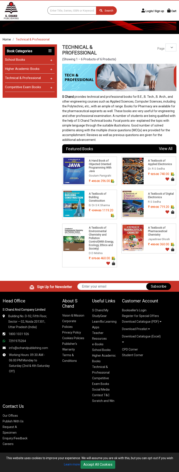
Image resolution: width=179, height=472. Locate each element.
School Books (15, 60)
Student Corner (132, 355)
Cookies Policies (73, 338)
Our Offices (10, 415)
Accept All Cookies (97, 464)
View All (165, 148)
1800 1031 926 (19, 334)
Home (7, 39)
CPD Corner (130, 349)
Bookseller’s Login (134, 310)
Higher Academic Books (22, 69)
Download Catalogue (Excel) (141, 336)
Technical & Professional (23, 78)
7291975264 (17, 341)
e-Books (97, 344)
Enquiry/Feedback (15, 438)
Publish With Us (13, 421)
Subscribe (158, 286)
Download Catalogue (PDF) (141, 321)
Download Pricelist (135, 329)
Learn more (72, 464)
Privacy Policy (71, 332)
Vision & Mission (73, 315)
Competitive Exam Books (23, 87)
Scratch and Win (103, 401)
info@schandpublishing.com (28, 348)
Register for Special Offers (140, 316)
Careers (8, 444)
